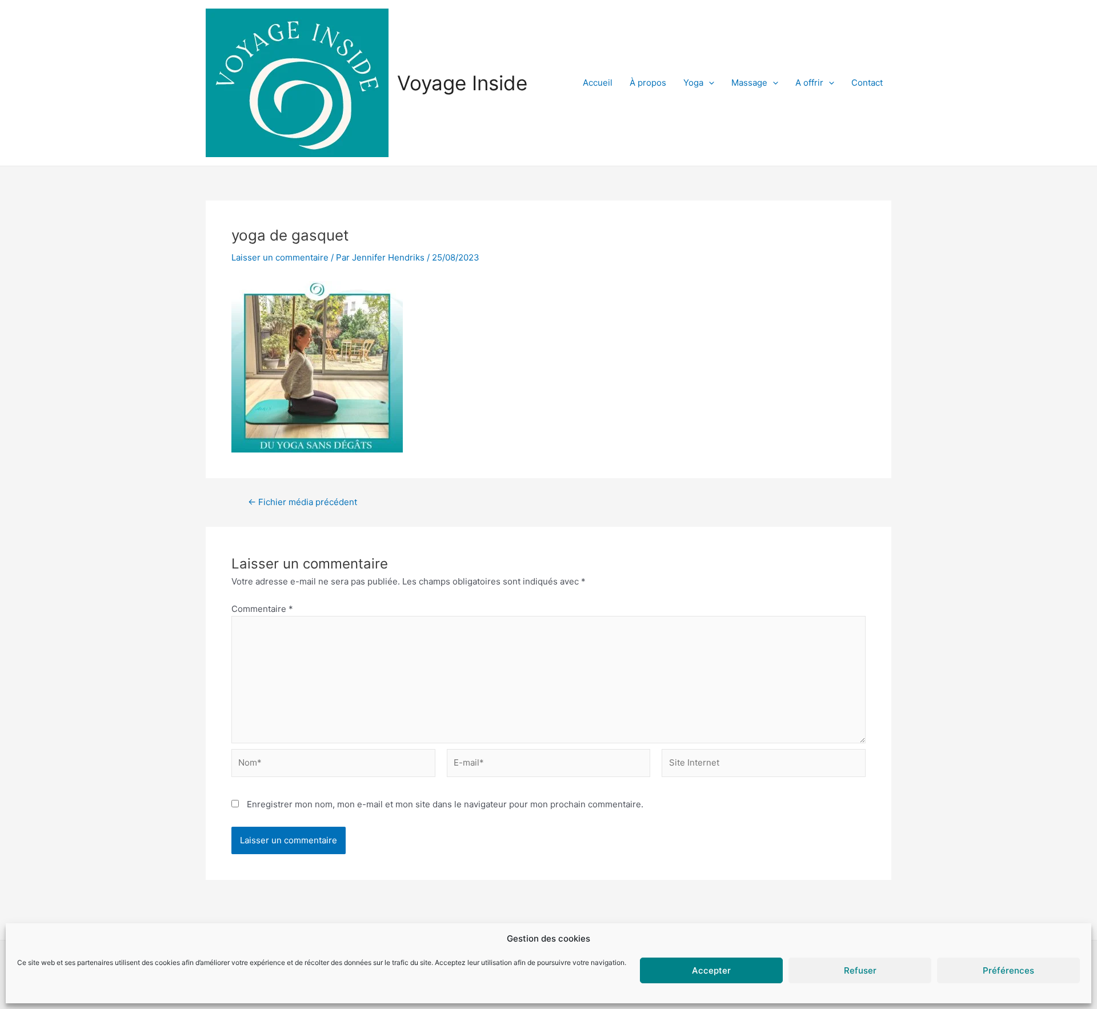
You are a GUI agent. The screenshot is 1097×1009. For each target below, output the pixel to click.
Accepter (711, 970)
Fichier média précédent (302, 502)
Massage (749, 82)
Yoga (693, 82)
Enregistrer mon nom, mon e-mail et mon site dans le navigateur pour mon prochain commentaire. (445, 804)
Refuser (860, 970)
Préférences (1008, 970)
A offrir (809, 82)
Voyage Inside (462, 83)
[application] (708, 83)
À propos (648, 82)
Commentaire (262, 608)
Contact (867, 82)
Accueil (597, 82)
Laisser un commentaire (280, 257)
